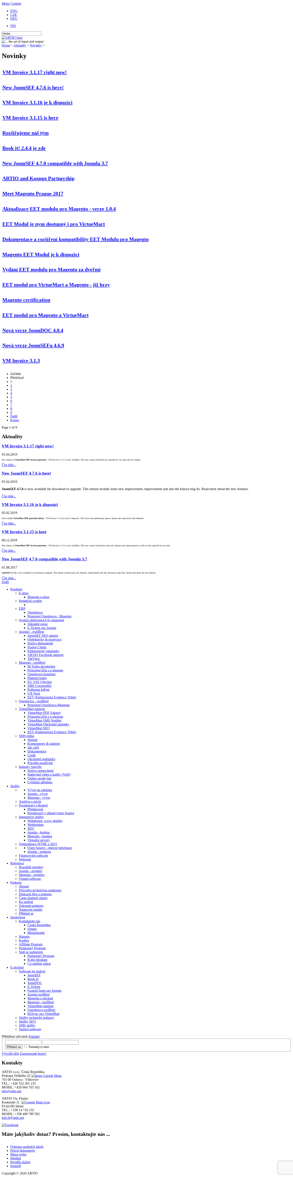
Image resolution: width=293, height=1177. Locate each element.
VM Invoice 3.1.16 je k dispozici (37, 102)
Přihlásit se (14, 1047)
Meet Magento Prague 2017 (32, 193)
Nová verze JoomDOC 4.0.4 (32, 330)
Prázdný (34, 1036)
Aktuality (20, 45)
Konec (14, 420)
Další (13, 416)
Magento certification (26, 300)
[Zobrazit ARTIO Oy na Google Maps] (35, 1102)
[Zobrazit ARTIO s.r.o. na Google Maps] (46, 1076)
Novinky (36, 45)
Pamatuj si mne (39, 1047)
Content (16, 3)
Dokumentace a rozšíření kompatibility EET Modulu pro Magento (75, 239)
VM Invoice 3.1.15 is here (30, 117)
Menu (6, 3)
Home (6, 45)
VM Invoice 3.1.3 (21, 360)
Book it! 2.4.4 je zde (24, 148)
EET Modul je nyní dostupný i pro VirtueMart (53, 224)
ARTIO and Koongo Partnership (38, 178)
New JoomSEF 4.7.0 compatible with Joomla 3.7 (55, 163)
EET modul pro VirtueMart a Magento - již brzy (56, 284)
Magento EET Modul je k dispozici (40, 254)
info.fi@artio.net (13, 1118)
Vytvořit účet (10, 1053)
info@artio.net (11, 1091)
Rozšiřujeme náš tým (25, 133)
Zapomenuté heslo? (33, 1053)
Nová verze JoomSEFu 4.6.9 (33, 345)
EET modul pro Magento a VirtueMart (45, 315)
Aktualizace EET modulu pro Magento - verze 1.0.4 (59, 209)
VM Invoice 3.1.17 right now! (34, 72)
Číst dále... (9, 465)
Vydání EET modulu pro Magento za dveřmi (51, 269)
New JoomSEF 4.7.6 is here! (33, 87)
